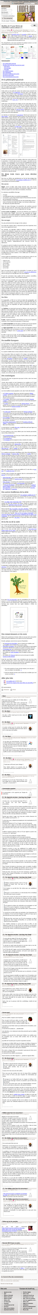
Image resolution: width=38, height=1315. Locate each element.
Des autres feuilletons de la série (11, 73)
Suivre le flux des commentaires (13, 1277)
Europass (10, 358)
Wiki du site (25, 1301)
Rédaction (33, 1)
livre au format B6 (12, 599)
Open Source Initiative (9, 1308)
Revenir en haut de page (7, 1283)
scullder (10, 935)
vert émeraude (20, 483)
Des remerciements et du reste (11, 76)
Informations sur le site (28, 1296)
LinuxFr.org (26, 12)
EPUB (14, 689)
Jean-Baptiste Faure (13, 1189)
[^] (2, 711)
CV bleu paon (7, 411)
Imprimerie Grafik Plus (9, 1309)
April (5, 1293)
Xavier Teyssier (17, 31)
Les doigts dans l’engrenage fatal (13, 501)
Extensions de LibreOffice (11, 643)
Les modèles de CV (11, 681)
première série (15, 34)
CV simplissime (8, 438)
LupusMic (9, 776)
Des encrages (7, 68)
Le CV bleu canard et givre (9, 421)
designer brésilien (16, 406)
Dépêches (7, 1)
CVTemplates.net (7, 649)
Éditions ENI (7, 1300)
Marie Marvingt (7, 477)
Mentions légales (27, 1292)
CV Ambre (6, 399)
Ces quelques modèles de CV (23, 179)
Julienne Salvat (25, 403)
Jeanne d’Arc (17, 444)
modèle (15, 448)
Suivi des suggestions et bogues (30, 1300)
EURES (25, 358)
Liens (21, 1)
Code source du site (27, 1308)
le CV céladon (6, 417)
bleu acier (17, 427)
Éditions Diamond (8, 1296)
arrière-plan (20, 330)
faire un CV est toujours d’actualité (24, 513)
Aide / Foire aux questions (29, 1298)
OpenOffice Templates (8, 646)
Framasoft (6, 1303)
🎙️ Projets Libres (17, 3)
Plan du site (25, 1309)
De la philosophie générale (9, 63)
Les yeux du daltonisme (30, 271)
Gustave (9, 697)
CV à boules (7, 439)
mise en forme (20, 109)
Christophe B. (10, 1013)
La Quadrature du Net (9, 1304)
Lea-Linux (6, 1306)
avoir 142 (15, 99)
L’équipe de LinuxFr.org (28, 1295)
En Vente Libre (7, 1301)
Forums (26, 1)
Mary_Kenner (6, 481)
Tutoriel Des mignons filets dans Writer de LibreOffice (19, 682)
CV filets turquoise (8, 393)
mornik (9, 798)
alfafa (8, 1114)
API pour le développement (29, 1306)
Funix (9, 737)
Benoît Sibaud (26, 31)
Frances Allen (15, 453)
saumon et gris (18, 478)
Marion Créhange (28, 411)
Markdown (6, 689)
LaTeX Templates (15, 652)
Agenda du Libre (7, 1292)
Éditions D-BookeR (8, 1295)
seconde (24, 34)
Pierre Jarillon (10, 1244)
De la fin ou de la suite (8, 75)
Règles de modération (28, 1303)
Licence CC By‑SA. (13, 32)
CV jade (6, 403)
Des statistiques (7, 72)
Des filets (6, 69)
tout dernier (20, 115)
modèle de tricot (10, 470)
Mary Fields (4, 116)
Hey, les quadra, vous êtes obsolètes (19, 508)
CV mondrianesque (9, 435)
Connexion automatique (9, 16)
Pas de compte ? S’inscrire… (9, 20)
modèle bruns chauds (19, 1094)
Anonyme (9, 789)
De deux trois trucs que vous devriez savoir (13, 65)
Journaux (14, 1)
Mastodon (25, 30)
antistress (9, 1222)
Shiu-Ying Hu (5, 448)
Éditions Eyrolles (8, 1298)
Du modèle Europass (8, 71)
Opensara (7, 489)
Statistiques (25, 1304)
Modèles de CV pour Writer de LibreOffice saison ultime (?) (12, 27)
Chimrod (13, 655)
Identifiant (3, 8)
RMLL (22, 1268)
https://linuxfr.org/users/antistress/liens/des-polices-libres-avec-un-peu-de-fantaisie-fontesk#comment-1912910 (13, 1229)
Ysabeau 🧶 (9, 30)
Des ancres (7, 66)
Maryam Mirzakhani (9, 484)
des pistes (17, 517)
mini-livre (4, 566)
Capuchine (14, 489)
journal (30, 35)
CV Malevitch (16, 92)
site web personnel (17, 30)
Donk (8, 712)
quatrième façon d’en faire (15, 504)
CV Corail (20, 93)
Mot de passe (4, 12)
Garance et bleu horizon (9, 656)
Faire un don (26, 1293)
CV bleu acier (18, 126)
